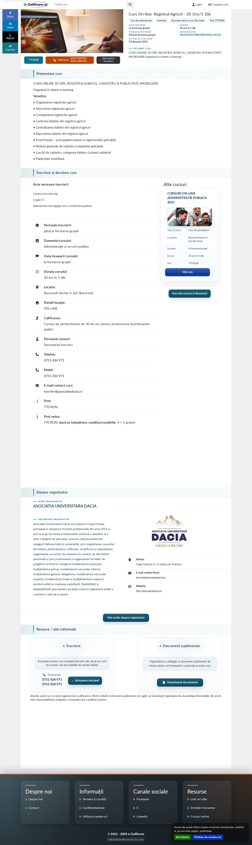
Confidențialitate (93, 807)
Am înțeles (182, 837)
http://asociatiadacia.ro (149, 591)
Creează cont (219, 4)
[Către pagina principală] (34, 4)
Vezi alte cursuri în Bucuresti (189, 293)
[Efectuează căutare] (130, 4)
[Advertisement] (126, 457)
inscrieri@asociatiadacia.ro (63, 391)
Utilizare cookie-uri (95, 816)
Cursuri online (200, 816)
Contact (34, 807)
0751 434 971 (54, 360)
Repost (10, 38)
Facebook (143, 799)
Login (198, 4)
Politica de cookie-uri (207, 837)
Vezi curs (187, 272)
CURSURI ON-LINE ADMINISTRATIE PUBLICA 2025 (187, 198)
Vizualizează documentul (182, 682)
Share (10, 16)
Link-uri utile (199, 799)
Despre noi (36, 799)
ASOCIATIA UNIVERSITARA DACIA (200, 35)
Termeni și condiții (94, 799)
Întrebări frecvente (203, 807)
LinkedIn (142, 816)
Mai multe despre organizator (126, 617)
